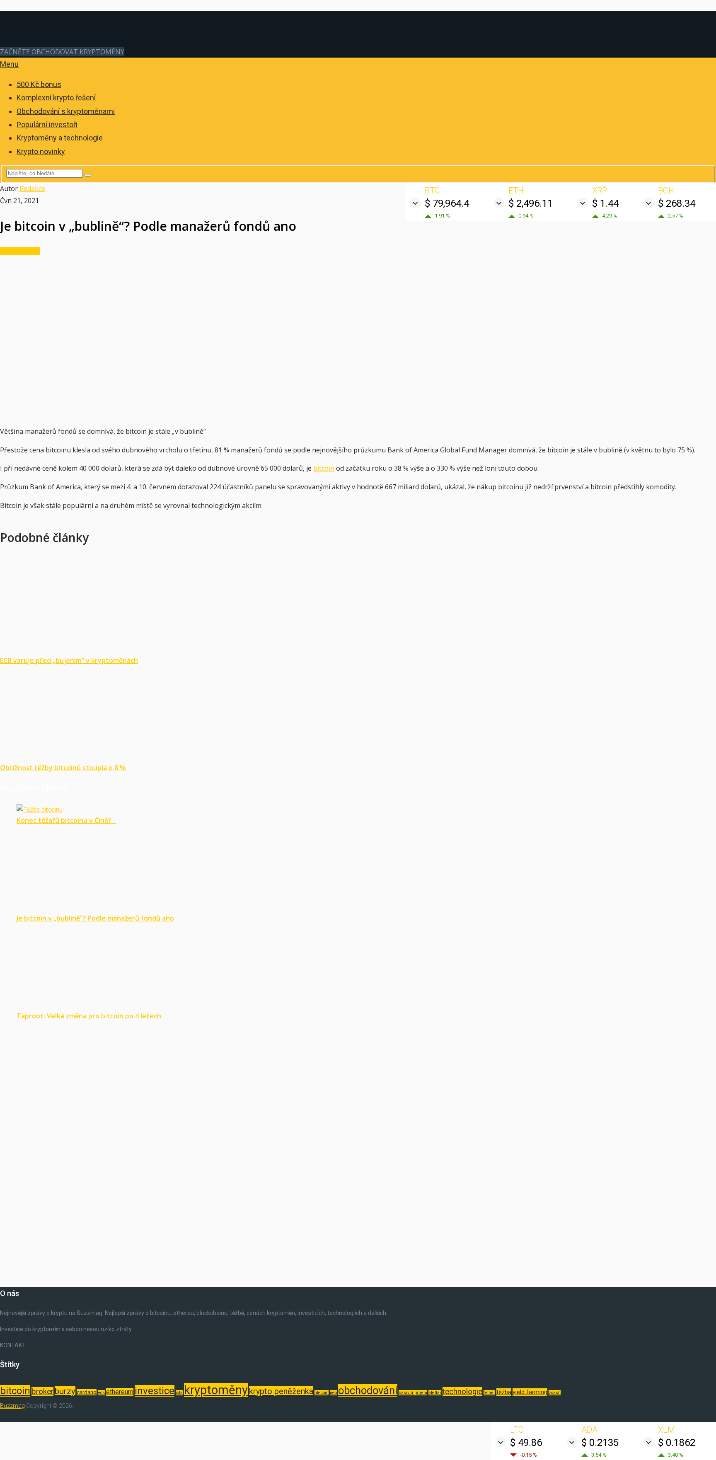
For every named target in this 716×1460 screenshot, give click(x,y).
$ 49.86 (526, 1442)
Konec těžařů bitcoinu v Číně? (66, 820)
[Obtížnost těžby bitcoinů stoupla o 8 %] (358, 714)
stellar (434, 1392)
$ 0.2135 (600, 1442)
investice (154, 1391)
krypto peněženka (281, 1391)
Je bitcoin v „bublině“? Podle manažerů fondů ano (95, 918)
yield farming (530, 1392)
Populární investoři (47, 124)
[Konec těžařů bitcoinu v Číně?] (40, 809)
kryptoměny (216, 1390)
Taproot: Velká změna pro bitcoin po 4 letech (89, 1015)
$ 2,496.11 (530, 203)
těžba (503, 1392)
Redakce (32, 188)
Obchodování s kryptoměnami (66, 111)
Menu (9, 64)
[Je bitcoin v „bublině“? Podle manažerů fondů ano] (90, 907)
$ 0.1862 (676, 1442)
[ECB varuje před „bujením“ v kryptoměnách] (358, 606)
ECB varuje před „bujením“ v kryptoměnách (69, 660)
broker (42, 1391)
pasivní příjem (413, 1392)
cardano (87, 1392)
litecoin (321, 1392)
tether (489, 1392)
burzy (65, 1391)
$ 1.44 (605, 203)
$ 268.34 (676, 203)
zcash (555, 1392)
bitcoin (323, 468)
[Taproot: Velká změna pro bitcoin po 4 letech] (90, 1005)
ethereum (119, 1392)
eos (101, 1392)
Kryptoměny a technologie (60, 137)
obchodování (367, 1390)
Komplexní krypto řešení (56, 97)
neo (333, 1392)
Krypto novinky (41, 151)
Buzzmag (12, 1405)
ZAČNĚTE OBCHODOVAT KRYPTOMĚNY (62, 51)
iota (179, 1392)
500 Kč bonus (39, 84)
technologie (462, 1391)
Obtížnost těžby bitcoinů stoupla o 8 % (63, 767)
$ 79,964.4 (447, 203)
